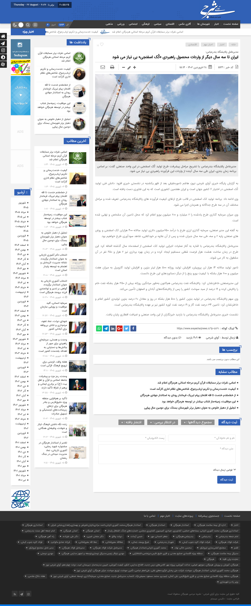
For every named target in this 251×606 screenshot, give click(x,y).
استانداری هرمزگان (34, 525)
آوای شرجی (212, 338)
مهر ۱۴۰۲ (21, 400)
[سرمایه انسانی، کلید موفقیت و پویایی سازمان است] (61, 309)
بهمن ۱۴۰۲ (20, 381)
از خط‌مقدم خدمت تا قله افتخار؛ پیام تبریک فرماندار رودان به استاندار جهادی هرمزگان (188, 395)
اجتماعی (133, 24)
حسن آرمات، (136, 536)
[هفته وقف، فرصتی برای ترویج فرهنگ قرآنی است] (61, 366)
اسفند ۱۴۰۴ (20, 245)
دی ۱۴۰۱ (22, 452)
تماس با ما (149, 516)
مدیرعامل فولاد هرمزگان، (73, 548)
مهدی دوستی (46, 553)
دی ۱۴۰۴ (21, 254)
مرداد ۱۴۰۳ (20, 344)
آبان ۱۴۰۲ (21, 395)
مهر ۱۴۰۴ (21, 269)
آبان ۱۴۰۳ (21, 330)
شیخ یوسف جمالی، (140, 542)
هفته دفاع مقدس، (36, 576)
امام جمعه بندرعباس (228, 536)
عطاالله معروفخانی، (114, 542)
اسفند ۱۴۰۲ (20, 377)
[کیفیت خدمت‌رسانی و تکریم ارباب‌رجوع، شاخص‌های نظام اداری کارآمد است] (61, 74)
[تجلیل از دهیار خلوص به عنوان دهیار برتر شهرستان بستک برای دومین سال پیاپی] (61, 123)
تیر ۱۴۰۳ (21, 348)
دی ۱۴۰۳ (21, 320)
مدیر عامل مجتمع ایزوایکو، (41, 548)
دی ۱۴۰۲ (21, 386)
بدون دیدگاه (171, 338)
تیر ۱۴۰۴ (22, 283)
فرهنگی (146, 24)
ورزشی (121, 24)
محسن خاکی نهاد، (183, 548)
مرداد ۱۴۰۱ (21, 475)
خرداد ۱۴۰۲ (20, 419)
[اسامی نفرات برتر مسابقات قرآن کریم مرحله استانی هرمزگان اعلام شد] (61, 58)
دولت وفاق (117, 536)
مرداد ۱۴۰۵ (20, 212)
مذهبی (109, 24)
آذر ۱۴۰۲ (21, 391)
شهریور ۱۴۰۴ (19, 273)
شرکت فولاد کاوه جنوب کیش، (196, 542)
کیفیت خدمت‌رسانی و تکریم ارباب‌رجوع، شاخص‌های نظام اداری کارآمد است (85, 32)
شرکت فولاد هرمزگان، (228, 542)
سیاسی (157, 24)
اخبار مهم (208, 45)
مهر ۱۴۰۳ (21, 334)
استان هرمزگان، (70, 531)
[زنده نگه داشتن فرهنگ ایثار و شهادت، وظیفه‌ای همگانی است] (61, 430)
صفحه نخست (230, 24)
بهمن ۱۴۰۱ (20, 447)
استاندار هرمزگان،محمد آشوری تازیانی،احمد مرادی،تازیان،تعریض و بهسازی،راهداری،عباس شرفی (96, 525)
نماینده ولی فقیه (230, 559)
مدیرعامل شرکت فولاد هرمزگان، (107, 548)
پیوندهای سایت (184, 516)
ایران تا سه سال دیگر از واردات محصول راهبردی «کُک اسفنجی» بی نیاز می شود (175, 57)
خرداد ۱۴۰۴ (20, 287)
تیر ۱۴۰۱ (22, 480)
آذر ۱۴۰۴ (21, 259)
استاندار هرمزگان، (157, 525)
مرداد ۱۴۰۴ (20, 278)
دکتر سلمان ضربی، (95, 536)
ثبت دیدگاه (226, 480)
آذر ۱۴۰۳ (21, 325)
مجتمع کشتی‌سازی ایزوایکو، (213, 548)
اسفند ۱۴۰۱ (20, 442)
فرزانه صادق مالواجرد (60, 542)
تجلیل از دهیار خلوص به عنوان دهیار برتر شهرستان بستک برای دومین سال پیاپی (190, 408)
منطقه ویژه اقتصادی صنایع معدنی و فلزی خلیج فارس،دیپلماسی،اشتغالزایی (167, 553)
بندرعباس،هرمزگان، (184, 536)
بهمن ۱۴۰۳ (20, 316)
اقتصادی (170, 24)
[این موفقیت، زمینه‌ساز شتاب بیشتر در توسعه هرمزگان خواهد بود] (61, 108)
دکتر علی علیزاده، (70, 536)
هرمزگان (210, 559)
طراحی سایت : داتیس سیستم (225, 599)
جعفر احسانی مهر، (159, 536)
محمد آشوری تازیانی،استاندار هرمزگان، (148, 548)
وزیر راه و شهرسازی (229, 582)
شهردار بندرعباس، (165, 542)
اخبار (216, 24)
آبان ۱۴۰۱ (21, 461)
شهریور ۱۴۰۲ (19, 405)
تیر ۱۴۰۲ (22, 414)
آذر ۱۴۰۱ (22, 457)
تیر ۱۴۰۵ (21, 217)
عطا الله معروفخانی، (87, 542)
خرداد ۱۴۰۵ (20, 222)
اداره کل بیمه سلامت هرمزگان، (211, 525)
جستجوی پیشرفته (208, 516)
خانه (233, 45)
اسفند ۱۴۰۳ (20, 311)
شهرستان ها (203, 24)
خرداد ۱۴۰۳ (20, 353)
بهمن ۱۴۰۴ (20, 250)
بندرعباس (206, 536)
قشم (236, 548)
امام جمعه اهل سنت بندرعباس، (40, 531)
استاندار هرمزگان (181, 525)
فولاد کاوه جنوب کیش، (31, 542)
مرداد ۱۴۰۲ (20, 410)
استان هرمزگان (92, 531)
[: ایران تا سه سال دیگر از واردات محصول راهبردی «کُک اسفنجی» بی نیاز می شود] (103, 67)
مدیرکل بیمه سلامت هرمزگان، (224, 553)
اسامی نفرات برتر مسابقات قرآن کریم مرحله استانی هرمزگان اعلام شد (173, 32)
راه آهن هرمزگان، (46, 536)
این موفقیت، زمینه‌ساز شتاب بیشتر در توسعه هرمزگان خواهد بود (199, 401)
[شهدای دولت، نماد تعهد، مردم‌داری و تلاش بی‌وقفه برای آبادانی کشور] (61, 327)
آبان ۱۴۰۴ (21, 264)
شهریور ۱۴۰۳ (19, 339)
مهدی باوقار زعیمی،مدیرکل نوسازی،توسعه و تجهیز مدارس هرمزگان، (92, 553)
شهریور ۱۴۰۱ (20, 471)
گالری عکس (185, 24)
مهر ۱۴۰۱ (22, 466)
